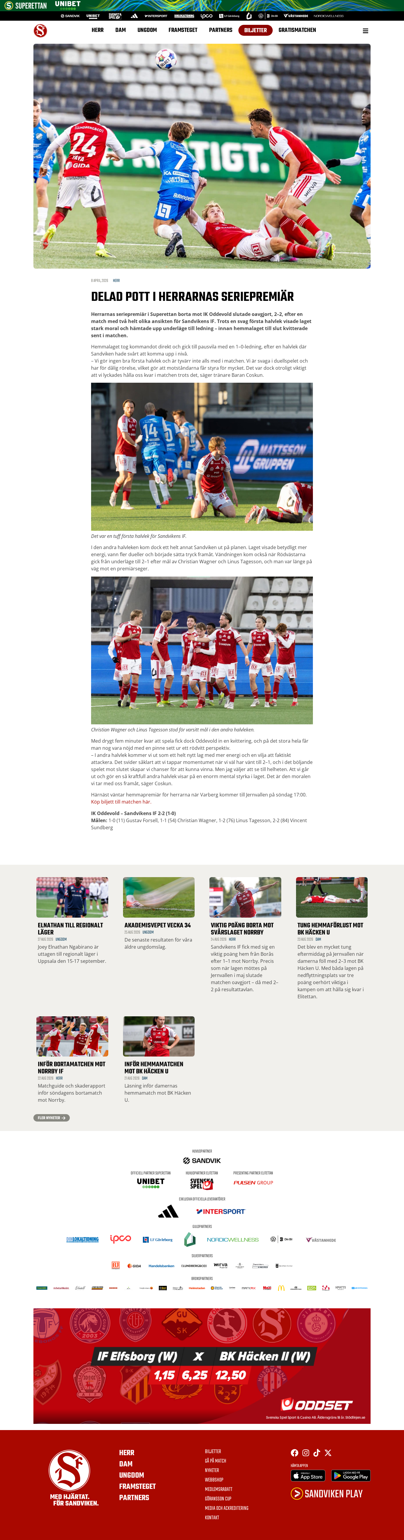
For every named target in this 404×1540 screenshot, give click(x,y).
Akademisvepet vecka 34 (158, 926)
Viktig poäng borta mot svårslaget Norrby (242, 929)
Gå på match (215, 1461)
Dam (120, 30)
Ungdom (147, 30)
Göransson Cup (218, 1499)
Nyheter (212, 1471)
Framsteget (183, 30)
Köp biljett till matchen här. (121, 802)
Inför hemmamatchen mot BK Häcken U (154, 1068)
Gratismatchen (297, 30)
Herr (98, 30)
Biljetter (255, 30)
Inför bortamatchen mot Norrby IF (71, 1068)
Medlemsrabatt (218, 1490)
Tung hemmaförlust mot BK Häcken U (330, 929)
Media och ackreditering (226, 1509)
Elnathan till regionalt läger (70, 929)
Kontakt (212, 1518)
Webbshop (214, 1480)
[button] (365, 30)
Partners (220, 30)
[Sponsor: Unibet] (67, 8)
